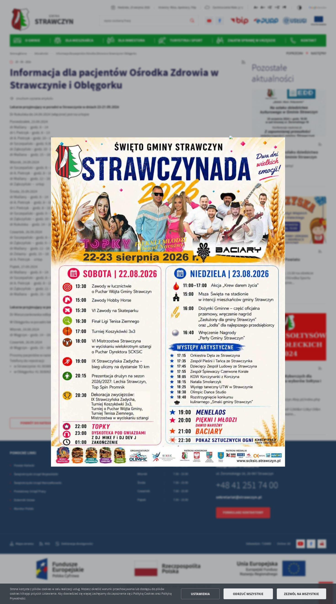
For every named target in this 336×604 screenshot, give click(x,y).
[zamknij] (231, 137)
